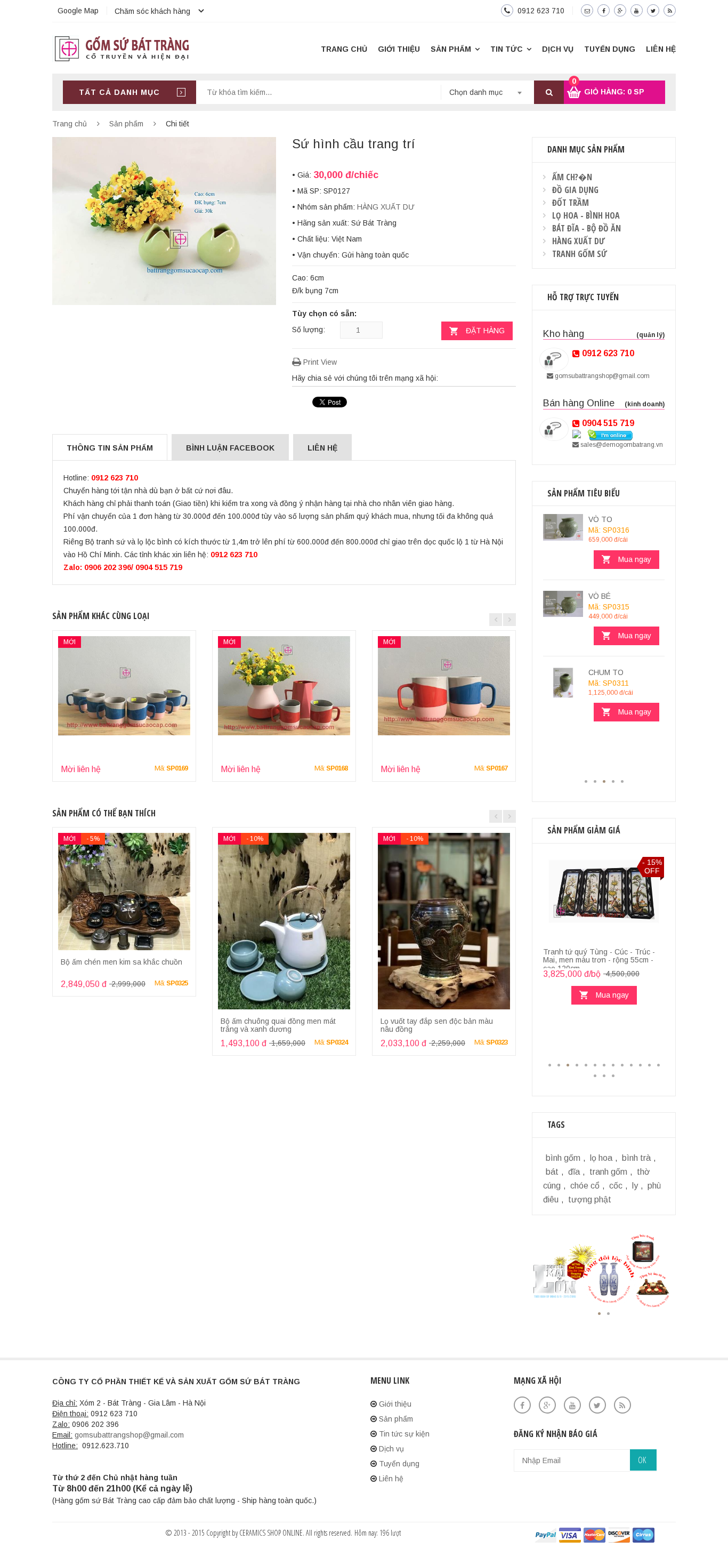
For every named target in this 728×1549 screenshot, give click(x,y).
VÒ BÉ (599, 596)
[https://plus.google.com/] (551, 1405)
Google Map (78, 10)
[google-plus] (620, 10)
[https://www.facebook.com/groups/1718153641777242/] (526, 1405)
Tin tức (506, 49)
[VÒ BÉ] (563, 604)
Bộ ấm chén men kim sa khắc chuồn (121, 962)
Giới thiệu (399, 49)
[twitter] (653, 10)
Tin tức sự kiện (404, 1434)
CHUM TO (606, 672)
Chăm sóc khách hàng (152, 11)
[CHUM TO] (563, 683)
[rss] (670, 10)
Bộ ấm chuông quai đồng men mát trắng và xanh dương (278, 1025)
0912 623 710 (540, 10)
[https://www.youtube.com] (576, 1405)
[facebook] (603, 10)
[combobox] (487, 92)
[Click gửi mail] (587, 10)
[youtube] (636, 10)
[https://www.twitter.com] (601, 1405)
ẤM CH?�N (572, 177)
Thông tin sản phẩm (110, 448)
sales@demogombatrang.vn (621, 444)
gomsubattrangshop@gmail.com (601, 376)
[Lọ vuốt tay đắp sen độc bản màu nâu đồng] (444, 921)
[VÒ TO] (563, 527)
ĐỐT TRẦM (570, 202)
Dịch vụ (557, 49)
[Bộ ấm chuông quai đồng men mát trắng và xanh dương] (284, 921)
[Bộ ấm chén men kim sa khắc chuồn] (124, 891)
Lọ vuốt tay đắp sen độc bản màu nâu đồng (437, 1025)
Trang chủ (344, 49)
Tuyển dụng (609, 49)
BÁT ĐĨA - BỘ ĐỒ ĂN (586, 228)
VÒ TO (600, 519)
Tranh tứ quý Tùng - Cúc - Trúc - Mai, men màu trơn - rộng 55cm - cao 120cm (599, 960)
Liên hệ (661, 49)
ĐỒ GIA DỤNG (575, 190)
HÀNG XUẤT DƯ (386, 207)
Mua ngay (634, 559)
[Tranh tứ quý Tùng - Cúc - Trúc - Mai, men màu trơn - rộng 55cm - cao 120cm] (603, 898)
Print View (319, 362)
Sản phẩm (451, 49)
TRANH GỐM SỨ (579, 254)
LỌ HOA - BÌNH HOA (586, 215)
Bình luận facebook (230, 448)
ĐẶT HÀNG (485, 330)
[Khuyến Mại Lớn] (604, 1272)
